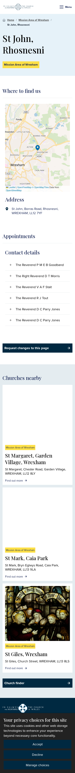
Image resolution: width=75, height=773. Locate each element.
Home (10, 20)
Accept (38, 744)
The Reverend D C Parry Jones (38, 309)
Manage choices (37, 765)
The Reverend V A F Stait (34, 287)
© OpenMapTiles (40, 187)
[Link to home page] (18, 7)
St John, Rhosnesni (18, 24)
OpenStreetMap (14, 190)
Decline (37, 754)
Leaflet (11, 187)
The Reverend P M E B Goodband (40, 264)
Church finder (14, 683)
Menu (68, 7)
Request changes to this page (26, 348)
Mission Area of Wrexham (34, 20)
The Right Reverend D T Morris (38, 276)
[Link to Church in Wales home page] (23, 708)
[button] (61, 7)
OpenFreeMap (24, 187)
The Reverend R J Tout (32, 298)
